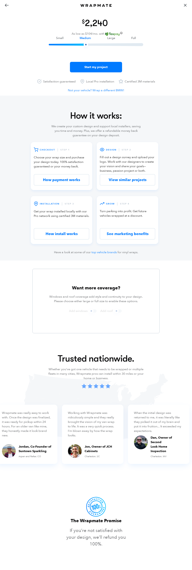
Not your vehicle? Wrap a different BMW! (96, 90)
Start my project (96, 67)
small (60, 38)
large (111, 38)
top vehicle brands (104, 252)
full (133, 38)
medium (85, 38)
